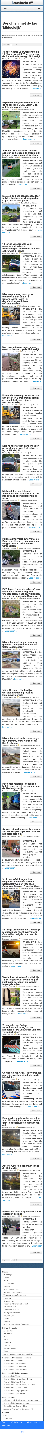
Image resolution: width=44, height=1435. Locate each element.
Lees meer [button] (6, 1425)
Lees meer (36, 95)
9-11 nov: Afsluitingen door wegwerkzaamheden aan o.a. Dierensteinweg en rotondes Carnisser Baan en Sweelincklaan (21, 882)
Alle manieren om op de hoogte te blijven (19, 1354)
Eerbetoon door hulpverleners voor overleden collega (22, 1212)
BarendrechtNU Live (11, 1289)
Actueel (6, 1277)
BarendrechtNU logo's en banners (16, 1403)
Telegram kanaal (10, 1348)
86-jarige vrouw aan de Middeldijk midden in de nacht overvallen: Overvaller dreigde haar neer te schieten (21, 933)
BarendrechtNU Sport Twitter (14, 1393)
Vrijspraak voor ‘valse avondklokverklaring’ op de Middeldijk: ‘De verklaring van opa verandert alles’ (21, 1028)
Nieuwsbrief (8, 1334)
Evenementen (9, 1301)
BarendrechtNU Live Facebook (15, 1363)
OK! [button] (22, 1432)
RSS (5, 1336)
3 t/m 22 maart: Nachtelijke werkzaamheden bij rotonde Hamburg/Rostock (17, 692)
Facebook (7, 1342)
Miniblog (7, 1286)
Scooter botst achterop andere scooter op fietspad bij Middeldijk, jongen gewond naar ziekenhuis (21, 153)
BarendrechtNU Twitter (12, 1376)
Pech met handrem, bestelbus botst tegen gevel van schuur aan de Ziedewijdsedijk (21, 786)
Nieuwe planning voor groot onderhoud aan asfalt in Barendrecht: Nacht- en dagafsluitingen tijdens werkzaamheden (18, 298)
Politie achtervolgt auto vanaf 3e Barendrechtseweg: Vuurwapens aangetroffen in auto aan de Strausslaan (20, 542)
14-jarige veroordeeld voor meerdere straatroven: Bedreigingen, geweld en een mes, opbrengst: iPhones (21, 247)
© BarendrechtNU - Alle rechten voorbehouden (21, 1400)
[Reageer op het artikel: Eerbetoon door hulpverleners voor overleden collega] (21, 1216)
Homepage (8, 1275)
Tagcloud (7, 1321)
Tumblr (6, 1351)
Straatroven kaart (10, 1307)
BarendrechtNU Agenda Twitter (15, 1387)
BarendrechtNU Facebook (13, 1360)
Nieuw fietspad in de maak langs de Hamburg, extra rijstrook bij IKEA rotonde (20, 741)
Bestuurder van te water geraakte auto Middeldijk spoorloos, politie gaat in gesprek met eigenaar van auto (21, 1121)
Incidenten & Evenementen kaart (16, 1304)
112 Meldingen (9, 1283)
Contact (6, 1415)
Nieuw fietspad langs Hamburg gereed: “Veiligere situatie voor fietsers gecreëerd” (19, 644)
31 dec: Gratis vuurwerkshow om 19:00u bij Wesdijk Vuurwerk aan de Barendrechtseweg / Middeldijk (21, 54)
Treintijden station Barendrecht (15, 1295)
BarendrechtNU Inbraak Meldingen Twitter (19, 1385)
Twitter (6, 1339)
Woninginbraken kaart (12, 1312)
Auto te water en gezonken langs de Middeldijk (20, 1167)
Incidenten (7, 1298)
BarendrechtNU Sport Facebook (15, 1369)
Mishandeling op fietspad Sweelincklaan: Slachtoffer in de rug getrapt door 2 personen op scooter (20, 494)
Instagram (7, 1345)
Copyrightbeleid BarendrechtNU (15, 1406)
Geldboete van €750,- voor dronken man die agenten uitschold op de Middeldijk (22, 1075)
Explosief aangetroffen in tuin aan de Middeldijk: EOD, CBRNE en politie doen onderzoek (21, 105)
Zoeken (6, 1318)
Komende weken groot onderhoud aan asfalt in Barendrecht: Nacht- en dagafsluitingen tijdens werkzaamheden (21, 399)
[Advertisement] (24, 15)
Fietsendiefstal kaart (11, 1309)
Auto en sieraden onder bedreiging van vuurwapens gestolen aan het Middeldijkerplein (21, 831)
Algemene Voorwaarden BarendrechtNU (18, 1409)
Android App (8, 1331)
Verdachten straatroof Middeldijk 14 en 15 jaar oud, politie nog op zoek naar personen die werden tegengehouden (20, 980)
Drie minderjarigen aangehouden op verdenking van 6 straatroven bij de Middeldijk (20, 448)
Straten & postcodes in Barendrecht (17, 1324)
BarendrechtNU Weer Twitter (14, 1382)
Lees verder (29, 139)
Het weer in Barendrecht (13, 1292)
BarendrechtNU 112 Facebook (15, 1366)
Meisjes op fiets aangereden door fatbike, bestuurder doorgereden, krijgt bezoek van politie (21, 198)
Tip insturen (8, 1418)
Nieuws (6, 1280)
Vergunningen (9, 1315)
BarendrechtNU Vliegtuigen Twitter (16, 1390)
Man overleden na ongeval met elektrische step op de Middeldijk (20, 348)
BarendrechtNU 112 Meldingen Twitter (18, 1379)
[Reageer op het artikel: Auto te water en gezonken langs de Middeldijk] (18, 1170)
